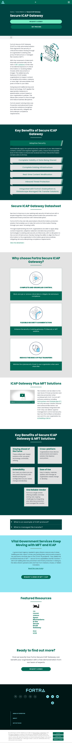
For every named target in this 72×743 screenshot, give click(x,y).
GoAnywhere (41, 401)
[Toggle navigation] (69, 2)
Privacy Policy (36, 732)
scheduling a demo (43, 418)
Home (12, 12)
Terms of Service (14, 734)
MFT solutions (20, 65)
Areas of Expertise (19, 713)
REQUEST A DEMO (36, 22)
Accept (58, 733)
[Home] (3, 2)
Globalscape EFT (55, 401)
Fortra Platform (20, 12)
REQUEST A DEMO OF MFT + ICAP (36, 577)
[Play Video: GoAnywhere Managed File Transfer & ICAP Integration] (22, 395)
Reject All (58, 736)
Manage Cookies (58, 739)
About (15, 718)
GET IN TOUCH (17, 723)
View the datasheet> (17, 243)
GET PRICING (36, 27)
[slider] (22, 402)
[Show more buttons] (33, 402)
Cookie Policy (43, 732)
